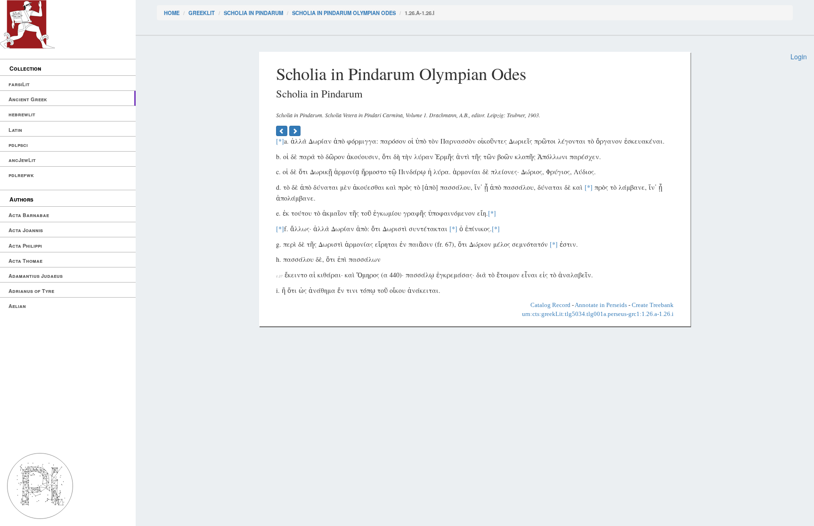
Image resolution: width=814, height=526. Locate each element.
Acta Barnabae (28, 214)
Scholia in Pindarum (253, 12)
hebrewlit (21, 114)
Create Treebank (653, 304)
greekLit (201, 12)
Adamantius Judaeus (35, 275)
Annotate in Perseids (601, 304)
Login (798, 56)
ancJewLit (22, 159)
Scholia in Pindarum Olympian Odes (344, 12)
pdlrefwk (21, 174)
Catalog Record (550, 304)
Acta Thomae (25, 260)
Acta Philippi (25, 245)
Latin (15, 129)
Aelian (17, 305)
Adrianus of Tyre (31, 290)
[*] (280, 141)
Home (171, 12)
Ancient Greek (27, 99)
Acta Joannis (25, 230)
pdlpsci (18, 144)
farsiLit (19, 84)
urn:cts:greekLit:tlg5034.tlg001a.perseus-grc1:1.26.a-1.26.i (598, 313)
